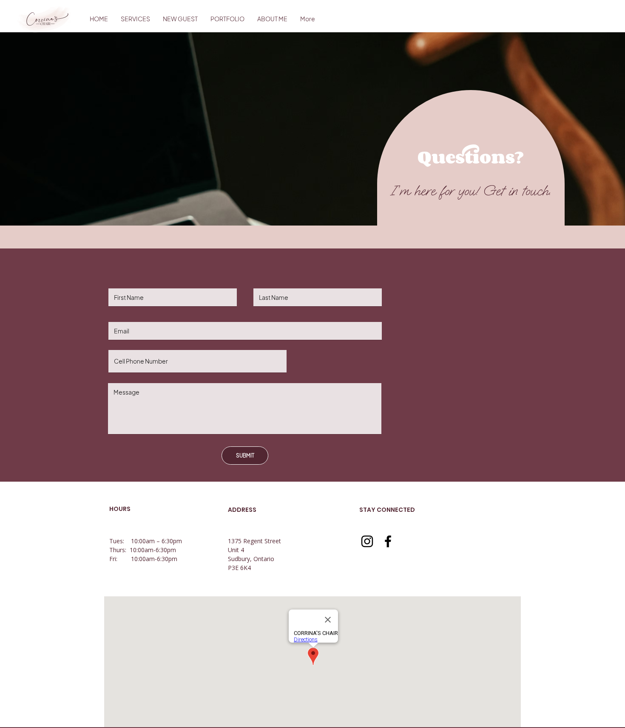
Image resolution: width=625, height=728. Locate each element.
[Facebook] (388, 541)
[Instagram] (367, 541)
